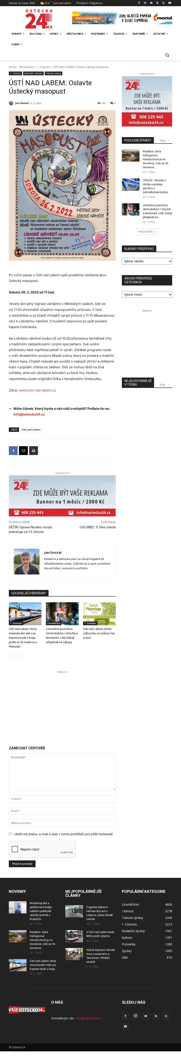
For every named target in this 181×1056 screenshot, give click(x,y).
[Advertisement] (62, 705)
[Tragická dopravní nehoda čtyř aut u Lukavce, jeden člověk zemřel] (74, 911)
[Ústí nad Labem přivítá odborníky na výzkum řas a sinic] (99, 613)
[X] (163, 3)
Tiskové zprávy (53, 73)
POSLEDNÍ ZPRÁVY (137, 140)
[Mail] (151, 3)
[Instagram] (145, 3)
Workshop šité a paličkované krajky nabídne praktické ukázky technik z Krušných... (41, 911)
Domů (13, 67)
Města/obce (26, 67)
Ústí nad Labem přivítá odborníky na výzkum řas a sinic (99, 633)
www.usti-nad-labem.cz (37, 390)
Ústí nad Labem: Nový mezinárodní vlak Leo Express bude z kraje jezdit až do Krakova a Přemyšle (23, 637)
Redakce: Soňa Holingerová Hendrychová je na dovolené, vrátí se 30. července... (156, 159)
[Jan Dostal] (12, 103)
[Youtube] (169, 3)
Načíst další (145, 231)
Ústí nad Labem (31, 429)
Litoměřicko (53, 623)
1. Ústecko (43, 67)
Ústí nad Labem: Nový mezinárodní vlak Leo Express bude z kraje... (43, 965)
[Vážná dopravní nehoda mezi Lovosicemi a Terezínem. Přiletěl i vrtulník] (74, 954)
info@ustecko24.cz (29, 414)
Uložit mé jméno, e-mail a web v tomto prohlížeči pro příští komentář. (63, 834)
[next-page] (18, 656)
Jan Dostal (22, 103)
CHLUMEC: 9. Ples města (98, 527)
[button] (167, 55)
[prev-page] (11, 656)
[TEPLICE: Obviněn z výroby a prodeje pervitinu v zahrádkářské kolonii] (131, 184)
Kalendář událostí (33, 73)
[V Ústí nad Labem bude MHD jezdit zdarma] (74, 936)
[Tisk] (33, 450)
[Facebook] (138, 3)
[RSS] (157, 3)
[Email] (23, 450)
